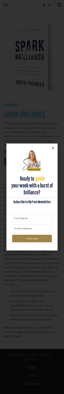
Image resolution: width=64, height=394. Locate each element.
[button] (53, 148)
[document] (32, 197)
